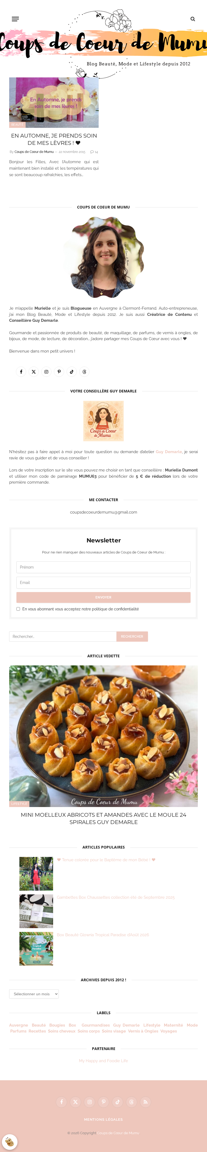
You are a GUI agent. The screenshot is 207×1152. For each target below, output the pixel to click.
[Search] (192, 19)
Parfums (18, 1031)
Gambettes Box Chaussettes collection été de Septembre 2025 (116, 897)
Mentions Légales (103, 1119)
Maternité (173, 1025)
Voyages (168, 1031)
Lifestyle (19, 804)
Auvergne (18, 1025)
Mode (192, 1025)
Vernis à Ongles (143, 1031)
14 (96, 152)
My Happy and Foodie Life (103, 1060)
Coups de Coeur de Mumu (34, 152)
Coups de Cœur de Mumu (118, 1133)
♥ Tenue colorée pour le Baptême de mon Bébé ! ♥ (106, 859)
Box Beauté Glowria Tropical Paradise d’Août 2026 (103, 934)
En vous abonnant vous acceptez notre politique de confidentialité (80, 609)
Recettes (37, 1031)
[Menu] (15, 19)
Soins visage (114, 1031)
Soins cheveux (61, 1031)
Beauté (17, 125)
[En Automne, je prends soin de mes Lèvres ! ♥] (54, 102)
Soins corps (89, 1031)
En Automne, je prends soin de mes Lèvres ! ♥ (54, 139)
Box (73, 1025)
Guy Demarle (169, 451)
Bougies (57, 1025)
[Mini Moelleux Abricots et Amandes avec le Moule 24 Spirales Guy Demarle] (103, 736)
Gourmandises (96, 1025)
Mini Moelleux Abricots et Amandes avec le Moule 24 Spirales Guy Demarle (103, 818)
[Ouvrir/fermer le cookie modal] (10, 1142)
